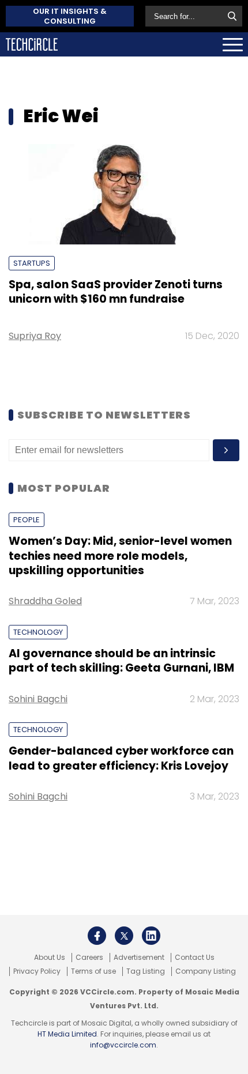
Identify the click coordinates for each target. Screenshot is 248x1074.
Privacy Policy (37, 971)
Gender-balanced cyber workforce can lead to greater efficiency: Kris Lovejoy (121, 758)
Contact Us (195, 957)
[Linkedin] (151, 935)
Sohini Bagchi (38, 699)
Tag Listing (145, 971)
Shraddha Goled (45, 601)
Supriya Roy (35, 335)
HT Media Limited (67, 1034)
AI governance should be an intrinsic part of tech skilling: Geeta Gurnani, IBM (121, 661)
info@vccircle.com (123, 1045)
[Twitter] (124, 935)
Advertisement (139, 957)
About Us (49, 957)
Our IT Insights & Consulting (70, 16)
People (26, 519)
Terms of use (93, 971)
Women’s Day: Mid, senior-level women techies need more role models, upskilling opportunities (120, 555)
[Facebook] (97, 935)
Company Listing (205, 971)
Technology (38, 632)
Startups (31, 263)
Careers (89, 957)
